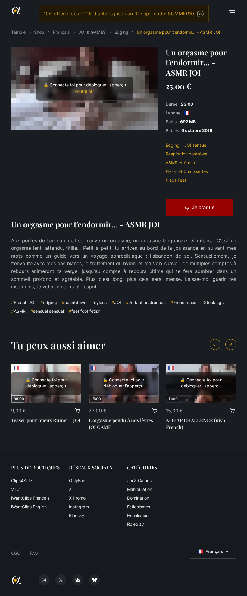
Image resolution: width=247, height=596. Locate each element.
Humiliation (138, 515)
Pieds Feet (176, 180)
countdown (74, 302)
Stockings (212, 302)
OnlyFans (78, 480)
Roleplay (135, 524)
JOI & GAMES (92, 32)
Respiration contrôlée (186, 153)
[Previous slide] (215, 344)
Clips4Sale (21, 480)
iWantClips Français (30, 497)
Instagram (79, 506)
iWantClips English (29, 506)
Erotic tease (183, 302)
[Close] (200, 14)
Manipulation (139, 489)
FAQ (34, 553)
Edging (121, 32)
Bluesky (76, 515)
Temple (18, 32)
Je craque (203, 207)
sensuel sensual (47, 311)
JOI (116, 302)
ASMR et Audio (180, 162)
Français (61, 32)
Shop (39, 32)
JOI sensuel (195, 145)
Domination (138, 497)
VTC (15, 489)
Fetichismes (138, 506)
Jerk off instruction (146, 302)
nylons (99, 302)
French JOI (23, 302)
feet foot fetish (84, 311)
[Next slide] (230, 344)
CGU (15, 553)
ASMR (18, 311)
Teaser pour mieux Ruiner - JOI (45, 420)
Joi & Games (139, 480)
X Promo (77, 497)
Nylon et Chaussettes (187, 171)
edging (48, 302)
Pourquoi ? (84, 91)
